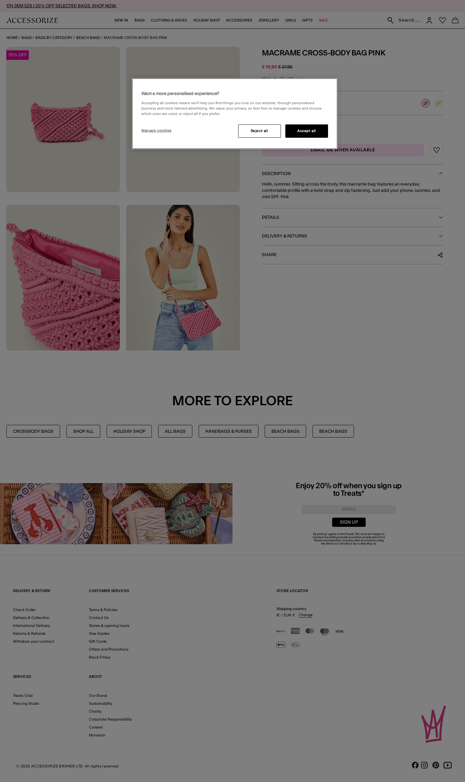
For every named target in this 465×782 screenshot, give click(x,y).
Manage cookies (156, 130)
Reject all (259, 131)
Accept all (306, 131)
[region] (235, 113)
